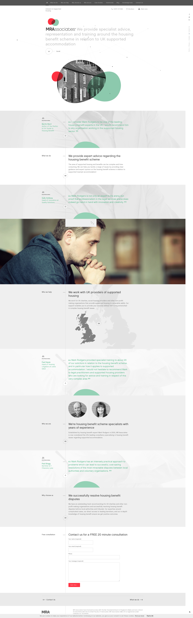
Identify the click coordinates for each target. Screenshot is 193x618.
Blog (118, 2)
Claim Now (73, 585)
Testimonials (109, 2)
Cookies (189, 38)
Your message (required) (75, 561)
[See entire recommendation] (65, 135)
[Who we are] (65, 441)
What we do (54, 2)
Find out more (139, 616)
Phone (70, 553)
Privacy (189, 44)
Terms (189, 50)
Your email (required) (74, 546)
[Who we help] (82, 330)
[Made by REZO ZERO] (189, 612)
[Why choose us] (65, 517)
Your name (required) (74, 539)
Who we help (65, 2)
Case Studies (98, 2)
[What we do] (65, 175)
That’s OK (150, 616)
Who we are (87, 2)
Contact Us (139, 2)
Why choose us (76, 2)
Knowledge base (127, 2)
